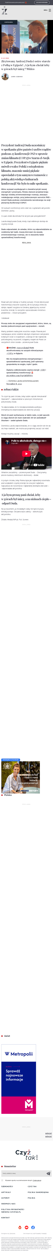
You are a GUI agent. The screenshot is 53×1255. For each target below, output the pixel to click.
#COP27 (10, 353)
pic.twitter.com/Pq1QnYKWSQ (19, 375)
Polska (8, 795)
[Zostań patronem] (20, 1227)
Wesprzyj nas (8, 1204)
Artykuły (6, 1192)
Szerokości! (7, 1186)
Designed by (5, 1233)
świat (7, 1036)
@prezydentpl (23, 347)
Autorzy (5, 1198)
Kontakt (5, 1218)
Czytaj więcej (37, 1180)
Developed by (28, 1233)
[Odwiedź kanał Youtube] (26, 1227)
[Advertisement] (26, 114)
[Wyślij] (48, 1173)
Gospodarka (9, 22)
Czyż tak (32, 1186)
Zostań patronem (42, 2)
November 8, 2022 (14, 384)
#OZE (42, 370)
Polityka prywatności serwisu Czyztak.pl (12, 1211)
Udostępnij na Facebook (11, 760)
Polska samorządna (38, 1192)
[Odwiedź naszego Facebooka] (33, 1227)
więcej (48, 1133)
